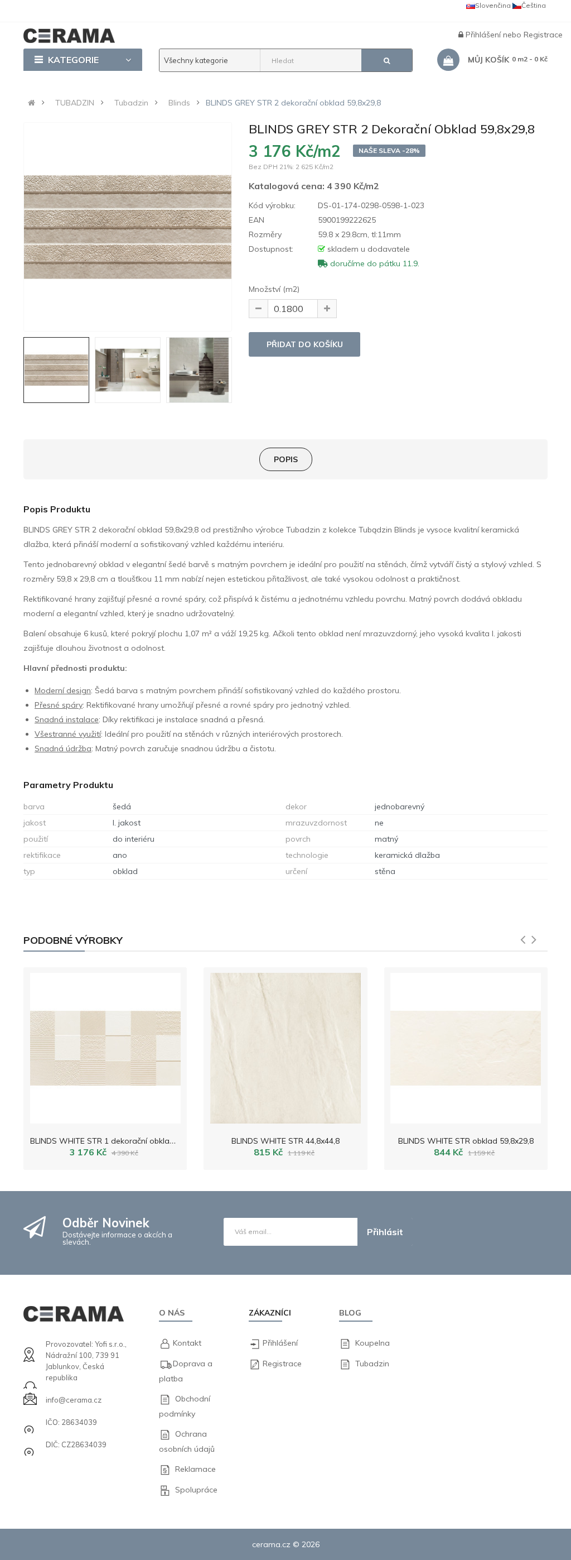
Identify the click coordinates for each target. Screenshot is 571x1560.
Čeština (533, 5)
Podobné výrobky (73, 940)
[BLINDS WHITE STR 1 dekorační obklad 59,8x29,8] (105, 1045)
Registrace (543, 35)
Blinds (179, 103)
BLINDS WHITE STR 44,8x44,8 (285, 1141)
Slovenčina (493, 5)
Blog (350, 1313)
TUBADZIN (74, 103)
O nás (172, 1313)
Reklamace (195, 1469)
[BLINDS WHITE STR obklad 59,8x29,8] (465, 1045)
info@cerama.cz (73, 1399)
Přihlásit (385, 1231)
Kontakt (187, 1343)
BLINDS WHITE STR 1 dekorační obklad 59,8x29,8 (120, 1141)
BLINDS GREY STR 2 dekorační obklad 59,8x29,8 (293, 103)
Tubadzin (131, 103)
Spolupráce (196, 1490)
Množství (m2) (274, 289)
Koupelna (372, 1343)
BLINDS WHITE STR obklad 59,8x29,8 (466, 1141)
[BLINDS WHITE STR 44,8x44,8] (285, 1045)
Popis (286, 459)
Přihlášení (484, 35)
